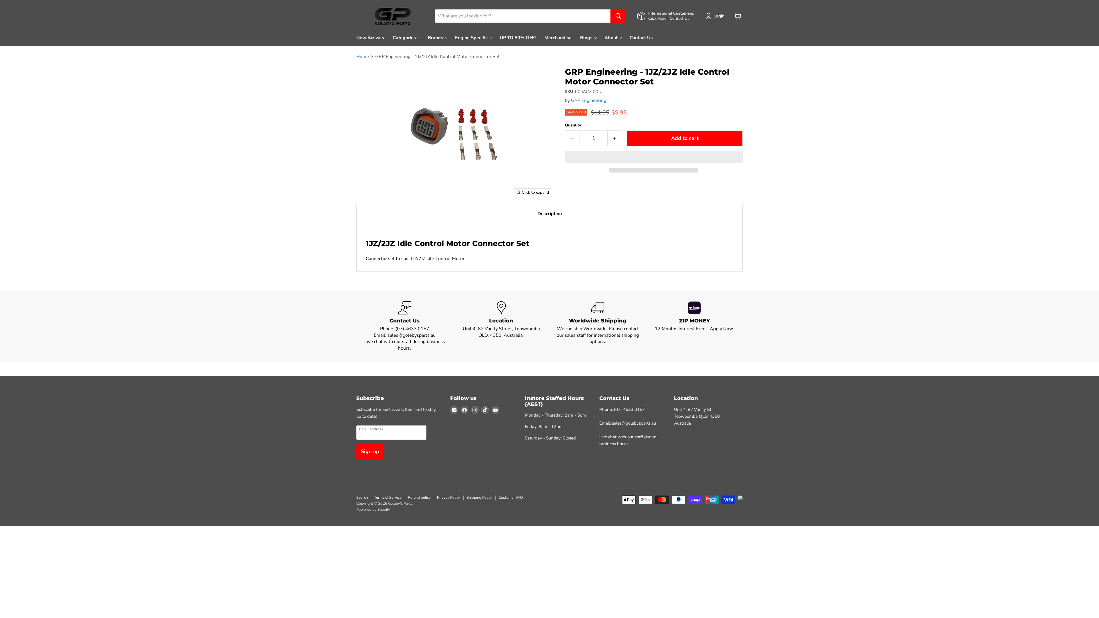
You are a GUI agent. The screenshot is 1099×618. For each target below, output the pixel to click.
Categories (405, 38)
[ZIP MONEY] (694, 326)
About (611, 38)
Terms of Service (388, 497)
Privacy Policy (448, 497)
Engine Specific (472, 38)
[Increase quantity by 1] (615, 138)
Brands (436, 38)
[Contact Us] (404, 326)
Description (549, 214)
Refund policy (419, 497)
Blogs (587, 38)
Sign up (370, 451)
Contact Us (641, 38)
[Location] (501, 326)
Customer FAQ (511, 497)
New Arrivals (370, 38)
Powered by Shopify (373, 509)
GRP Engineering (588, 100)
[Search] (618, 16)
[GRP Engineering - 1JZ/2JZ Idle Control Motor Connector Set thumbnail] (367, 75)
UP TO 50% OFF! (518, 38)
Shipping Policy (479, 497)
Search (362, 497)
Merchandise (558, 38)
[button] (654, 157)
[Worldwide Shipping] (598, 326)
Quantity (573, 125)
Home (362, 56)
